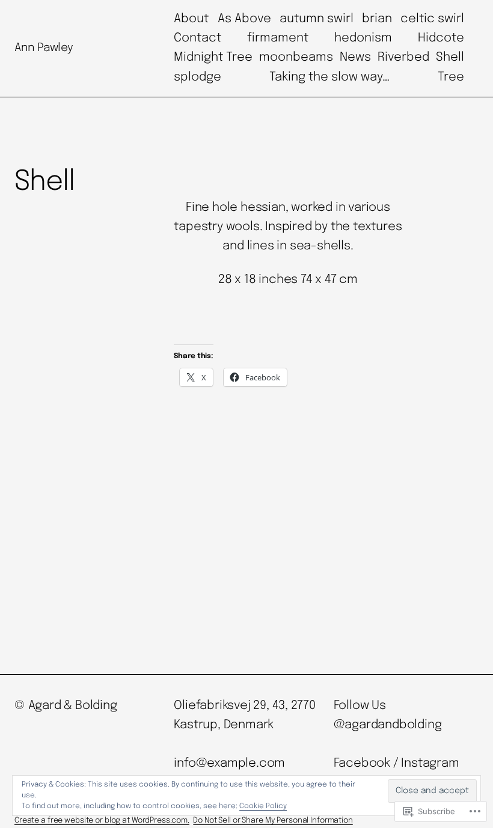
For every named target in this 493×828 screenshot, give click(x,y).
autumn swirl (317, 19)
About (191, 19)
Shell (450, 57)
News (355, 57)
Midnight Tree (213, 57)
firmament (277, 38)
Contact (197, 38)
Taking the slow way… (329, 77)
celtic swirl (432, 19)
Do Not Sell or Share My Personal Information (272, 820)
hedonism (363, 38)
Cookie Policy (263, 806)
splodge (197, 77)
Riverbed (403, 57)
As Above (244, 19)
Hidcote (441, 38)
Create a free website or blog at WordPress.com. (101, 820)
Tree (451, 77)
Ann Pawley (43, 47)
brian (377, 19)
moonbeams (296, 57)
